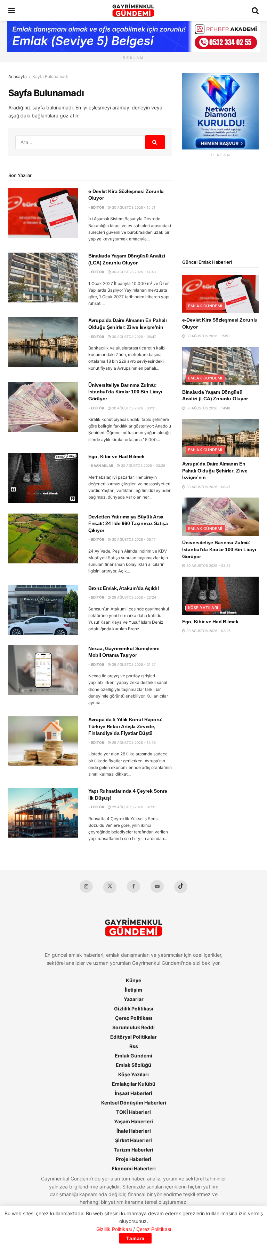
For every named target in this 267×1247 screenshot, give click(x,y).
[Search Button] (255, 10)
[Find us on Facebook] (133, 886)
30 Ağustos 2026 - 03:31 (133, 408)
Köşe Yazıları (203, 607)
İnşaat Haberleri (133, 1093)
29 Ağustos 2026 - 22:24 (133, 597)
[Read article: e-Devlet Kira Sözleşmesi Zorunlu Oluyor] (43, 213)
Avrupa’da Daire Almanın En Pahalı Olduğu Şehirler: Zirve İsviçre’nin (215, 470)
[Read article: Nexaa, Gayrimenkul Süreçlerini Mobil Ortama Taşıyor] (43, 670)
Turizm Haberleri (133, 1150)
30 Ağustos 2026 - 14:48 (133, 272)
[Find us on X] (109, 887)
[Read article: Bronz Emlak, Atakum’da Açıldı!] (43, 610)
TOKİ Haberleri (133, 1112)
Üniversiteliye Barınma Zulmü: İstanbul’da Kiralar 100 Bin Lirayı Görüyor (125, 391)
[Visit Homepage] (133, 10)
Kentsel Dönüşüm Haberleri (133, 1103)
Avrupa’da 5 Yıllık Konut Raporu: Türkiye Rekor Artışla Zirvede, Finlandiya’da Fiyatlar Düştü (125, 726)
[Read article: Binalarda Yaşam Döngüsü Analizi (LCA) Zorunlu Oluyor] (43, 277)
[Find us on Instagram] (86, 886)
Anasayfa (17, 76)
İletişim (133, 990)
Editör (97, 207)
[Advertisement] (220, 208)
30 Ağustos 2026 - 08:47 (133, 336)
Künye (133, 980)
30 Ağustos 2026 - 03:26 (142, 465)
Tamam (135, 1238)
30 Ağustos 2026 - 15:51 (133, 207)
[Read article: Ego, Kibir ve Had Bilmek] (43, 478)
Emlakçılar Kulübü (133, 1084)
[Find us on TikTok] (180, 886)
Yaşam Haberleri (133, 1121)
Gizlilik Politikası (133, 1008)
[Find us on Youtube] (157, 886)
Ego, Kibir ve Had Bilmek (116, 456)
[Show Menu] (11, 10)
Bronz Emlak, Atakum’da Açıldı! (123, 588)
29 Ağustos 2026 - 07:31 (133, 807)
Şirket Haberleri (133, 1140)
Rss (133, 1046)
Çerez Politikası (133, 1018)
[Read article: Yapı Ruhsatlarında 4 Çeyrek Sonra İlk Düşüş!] (43, 813)
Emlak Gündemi (205, 305)
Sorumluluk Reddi (133, 1027)
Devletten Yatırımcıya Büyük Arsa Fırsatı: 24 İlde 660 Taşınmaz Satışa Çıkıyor (128, 523)
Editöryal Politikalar (133, 1037)
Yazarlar (134, 999)
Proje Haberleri (133, 1159)
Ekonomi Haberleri (134, 1168)
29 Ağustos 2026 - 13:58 (133, 742)
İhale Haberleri (133, 1131)
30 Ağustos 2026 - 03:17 (133, 539)
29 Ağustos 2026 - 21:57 (133, 664)
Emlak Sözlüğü (133, 1065)
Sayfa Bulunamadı (50, 76)
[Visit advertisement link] (220, 111)
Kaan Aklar (102, 465)
